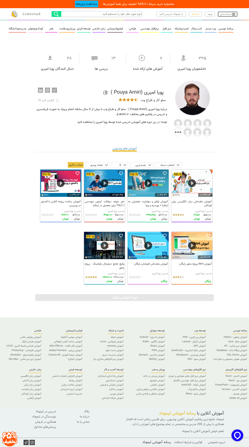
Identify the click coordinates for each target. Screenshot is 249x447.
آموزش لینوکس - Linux (112, 342)
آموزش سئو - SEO (197, 359)
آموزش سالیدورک (197, 389)
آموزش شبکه (117, 337)
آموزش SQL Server (237, 355)
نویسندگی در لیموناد (44, 416)
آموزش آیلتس (34, 398)
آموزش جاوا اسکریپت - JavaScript (188, 350)
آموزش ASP (199, 346)
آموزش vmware (115, 346)
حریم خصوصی (216, 442)
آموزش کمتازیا (75, 359)
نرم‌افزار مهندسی (149, 29)
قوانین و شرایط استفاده (188, 442)
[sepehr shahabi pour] (188, 122)
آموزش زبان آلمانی (31, 381)
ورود (210, 14)
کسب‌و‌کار (196, 29)
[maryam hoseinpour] (197, 122)
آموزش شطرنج (157, 381)
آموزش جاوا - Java (237, 342)
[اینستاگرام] (47, 90)
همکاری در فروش (45, 422)
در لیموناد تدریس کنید (171, 14)
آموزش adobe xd (238, 398)
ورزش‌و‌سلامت (67, 29)
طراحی (132, 29)
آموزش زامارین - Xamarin (152, 355)
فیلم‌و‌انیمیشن (115, 29)
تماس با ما (83, 422)
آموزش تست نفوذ (114, 350)
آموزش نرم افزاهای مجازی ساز (108, 359)
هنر (51, 29)
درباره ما (84, 416)
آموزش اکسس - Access (234, 389)
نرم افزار (166, 29)
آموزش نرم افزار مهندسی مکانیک (189, 381)
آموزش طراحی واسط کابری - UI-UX (24, 346)
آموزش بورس (117, 394)
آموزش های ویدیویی (124, 148)
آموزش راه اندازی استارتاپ (110, 376)
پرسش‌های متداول (45, 427)
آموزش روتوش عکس (30, 337)
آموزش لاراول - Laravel (194, 342)
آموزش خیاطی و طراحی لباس (150, 394)
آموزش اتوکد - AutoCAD (193, 385)
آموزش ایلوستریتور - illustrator (25, 355)
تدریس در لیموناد (46, 411)
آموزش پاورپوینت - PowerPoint (231, 385)
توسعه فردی (84, 29)
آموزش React (158, 346)
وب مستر (210, 29)
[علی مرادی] (197, 131)
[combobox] (168, 165)
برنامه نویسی (225, 29)
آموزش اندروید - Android (152, 337)
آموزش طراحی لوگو (31, 342)
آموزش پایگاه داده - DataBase (232, 350)
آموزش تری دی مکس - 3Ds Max (25, 359)
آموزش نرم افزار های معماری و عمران (187, 376)
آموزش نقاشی (157, 385)
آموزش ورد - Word (238, 381)
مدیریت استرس (74, 394)
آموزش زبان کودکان (31, 394)
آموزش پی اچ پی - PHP (194, 337)
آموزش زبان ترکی (32, 385)
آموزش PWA (158, 350)
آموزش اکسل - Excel (236, 376)
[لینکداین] (40, 90)
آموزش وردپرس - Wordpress (191, 355)
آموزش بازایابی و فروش (112, 385)
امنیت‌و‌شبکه (182, 29)
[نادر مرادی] (187, 131)
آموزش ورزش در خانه (154, 376)
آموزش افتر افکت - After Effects (65, 346)
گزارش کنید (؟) (46, 100)
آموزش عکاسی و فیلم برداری (151, 389)
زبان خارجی (98, 29)
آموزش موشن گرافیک (71, 337)
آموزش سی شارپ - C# (235, 346)
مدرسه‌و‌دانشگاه (17, 29)
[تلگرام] (54, 90)
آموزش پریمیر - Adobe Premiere (65, 350)
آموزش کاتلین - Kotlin (154, 342)
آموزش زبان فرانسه (31, 389)
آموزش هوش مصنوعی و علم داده (230, 359)
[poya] (178, 122)
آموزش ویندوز (240, 394)
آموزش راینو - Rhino (196, 394)
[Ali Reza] (207, 122)
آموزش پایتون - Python (235, 337)
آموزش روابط (75, 381)
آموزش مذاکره (116, 389)
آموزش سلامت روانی (71, 385)
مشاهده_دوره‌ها (86, 4)
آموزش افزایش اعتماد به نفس (67, 376)
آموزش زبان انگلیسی (31, 376)
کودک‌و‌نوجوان (35, 29)
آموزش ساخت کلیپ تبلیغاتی (68, 342)
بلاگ (86, 411)
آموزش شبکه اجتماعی (113, 398)
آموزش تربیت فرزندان (71, 389)
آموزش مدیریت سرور (113, 355)
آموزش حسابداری (115, 381)
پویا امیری (200, 211)
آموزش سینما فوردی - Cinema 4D (65, 355)
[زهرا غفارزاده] (207, 131)
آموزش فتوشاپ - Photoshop (26, 350)
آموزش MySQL (157, 359)
